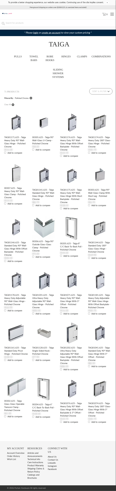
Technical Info (33, 459)
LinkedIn (52, 463)
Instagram (52, 466)
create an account (51, 33)
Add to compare (14, 153)
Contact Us (53, 460)
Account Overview (15, 453)
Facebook (52, 469)
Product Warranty (35, 466)
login (35, 33)
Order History (13, 456)
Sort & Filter (99, 91)
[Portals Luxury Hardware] (7, 14)
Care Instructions (35, 462)
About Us (52, 457)
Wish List (11, 459)
